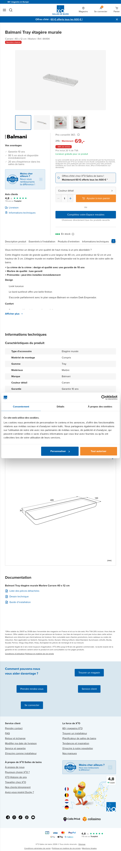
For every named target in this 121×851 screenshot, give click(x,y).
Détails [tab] (60, 406)
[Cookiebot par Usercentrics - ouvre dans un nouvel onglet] (103, 397)
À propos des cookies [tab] (100, 406)
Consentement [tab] (21, 406)
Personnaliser (58, 451)
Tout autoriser (98, 451)
